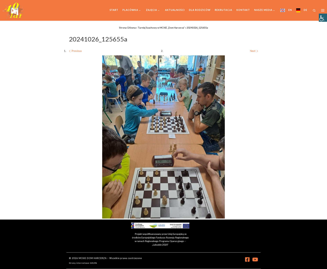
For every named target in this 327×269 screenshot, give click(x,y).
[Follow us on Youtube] (255, 259)
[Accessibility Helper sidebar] (323, 18)
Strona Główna (127, 27)
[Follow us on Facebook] (247, 259)
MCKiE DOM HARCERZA (93, 258)
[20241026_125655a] (163, 137)
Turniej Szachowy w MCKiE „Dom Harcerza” (161, 27)
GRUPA (93, 263)
